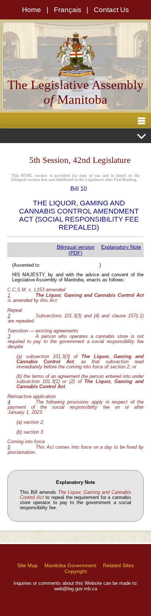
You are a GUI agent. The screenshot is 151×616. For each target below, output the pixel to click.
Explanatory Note (121, 247)
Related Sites (118, 565)
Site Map (27, 565)
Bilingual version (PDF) (76, 250)
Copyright (76, 571)
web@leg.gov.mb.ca (75, 588)
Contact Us (111, 10)
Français (67, 10)
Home (31, 10)
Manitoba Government (70, 565)
